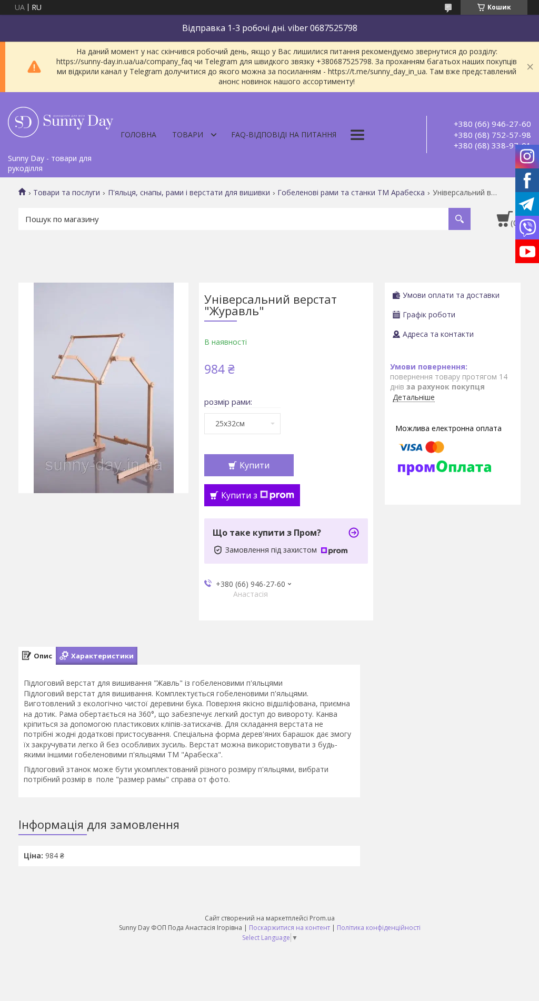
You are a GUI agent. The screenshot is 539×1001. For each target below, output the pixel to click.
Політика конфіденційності (379, 927)
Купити (254, 465)
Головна (138, 134)
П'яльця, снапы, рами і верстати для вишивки (189, 192)
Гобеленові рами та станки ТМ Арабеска (351, 192)
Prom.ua (322, 918)
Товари (187, 134)
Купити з (239, 495)
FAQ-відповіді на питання (283, 134)
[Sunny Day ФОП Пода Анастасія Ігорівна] (60, 120)
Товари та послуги (66, 192)
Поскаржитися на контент (289, 927)
